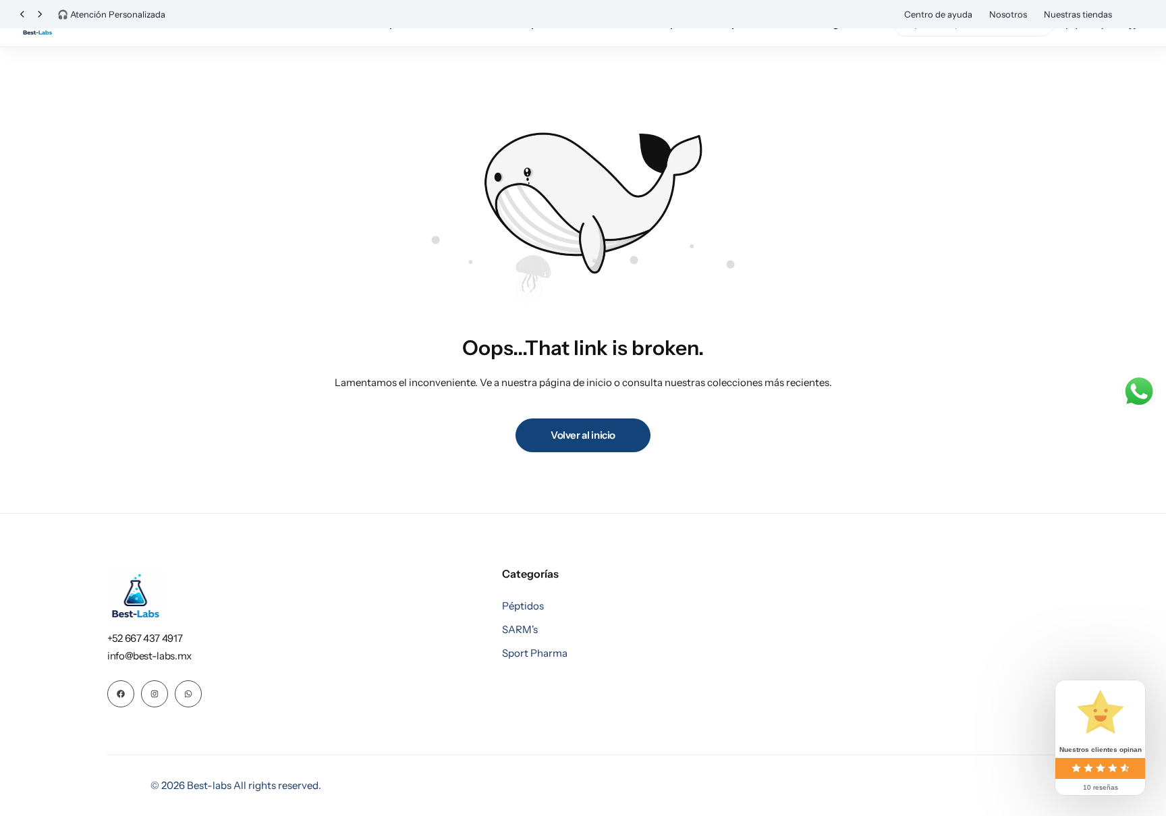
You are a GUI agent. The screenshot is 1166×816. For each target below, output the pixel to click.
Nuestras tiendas (1078, 14)
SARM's (520, 630)
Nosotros (1008, 14)
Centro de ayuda (938, 14)
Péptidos (523, 606)
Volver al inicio (583, 435)
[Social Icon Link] (120, 693)
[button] (22, 14)
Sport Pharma (534, 653)
